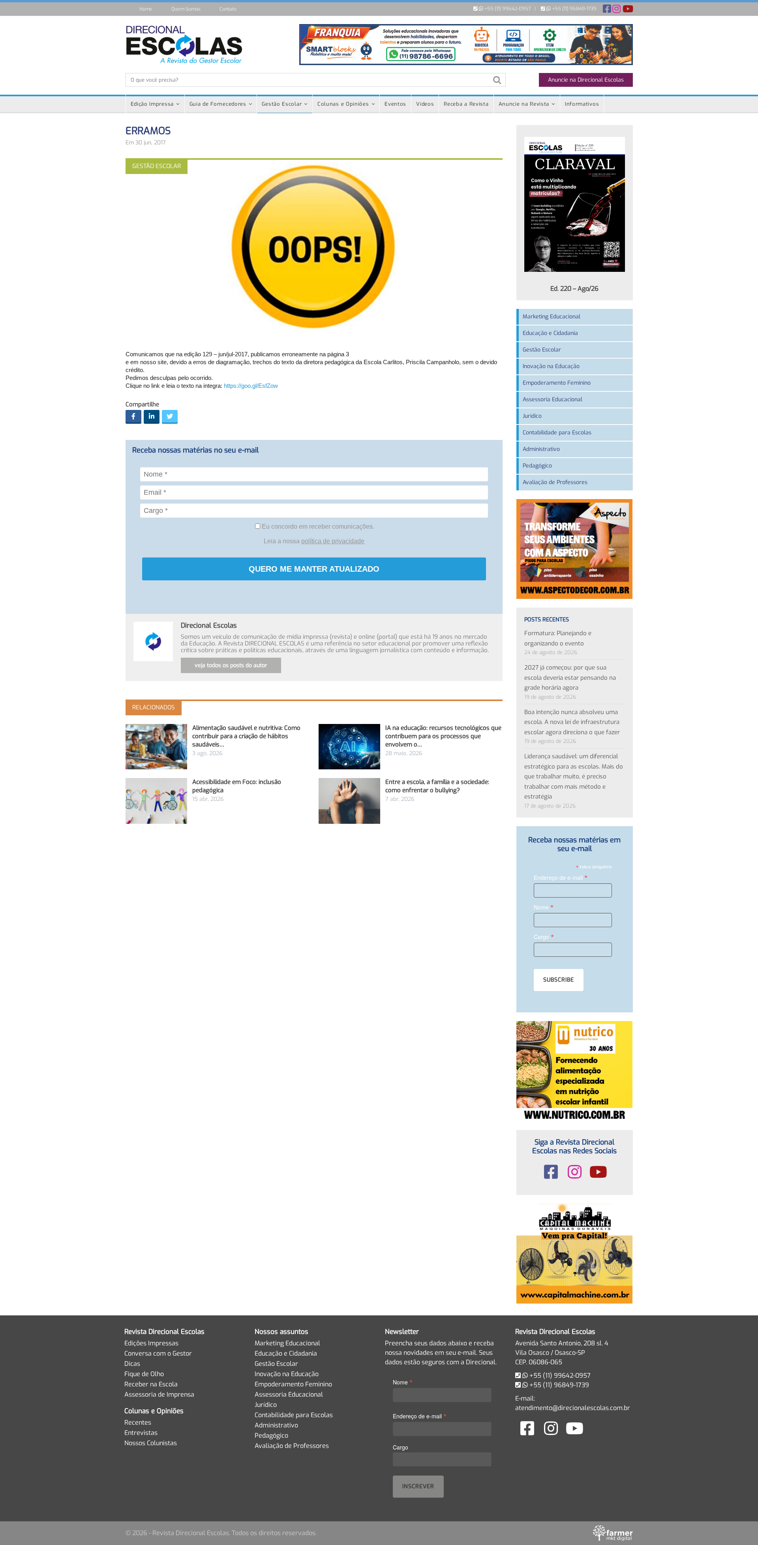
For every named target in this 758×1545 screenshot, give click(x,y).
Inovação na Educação (551, 366)
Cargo (544, 936)
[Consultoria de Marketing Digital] (613, 1533)
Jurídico (532, 416)
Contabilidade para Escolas (557, 432)
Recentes (137, 1422)
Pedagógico (537, 465)
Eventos (395, 104)
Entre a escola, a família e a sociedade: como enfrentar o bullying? (437, 786)
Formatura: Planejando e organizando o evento (557, 638)
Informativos (582, 104)
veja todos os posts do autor (231, 665)
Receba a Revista (466, 104)
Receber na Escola (151, 1384)
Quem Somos (186, 9)
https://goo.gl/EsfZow (251, 385)
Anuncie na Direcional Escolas (586, 80)
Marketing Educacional (551, 316)
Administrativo (541, 449)
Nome (543, 907)
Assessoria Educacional (552, 399)
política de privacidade (332, 541)
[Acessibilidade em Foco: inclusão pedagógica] (156, 800)
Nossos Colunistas (150, 1443)
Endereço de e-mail (560, 877)
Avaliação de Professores (555, 482)
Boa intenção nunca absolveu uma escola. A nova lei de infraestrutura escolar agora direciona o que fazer (572, 722)
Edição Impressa (152, 104)
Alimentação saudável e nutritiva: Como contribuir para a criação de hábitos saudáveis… (246, 736)
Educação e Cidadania (550, 333)
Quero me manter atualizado (314, 569)
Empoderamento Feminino (557, 383)
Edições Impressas (151, 1343)
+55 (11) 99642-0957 (507, 9)
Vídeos (425, 104)
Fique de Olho (144, 1374)
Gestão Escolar (282, 104)
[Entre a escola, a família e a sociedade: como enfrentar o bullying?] (349, 800)
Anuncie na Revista (524, 104)
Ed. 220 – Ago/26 (574, 288)
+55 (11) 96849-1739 (574, 9)
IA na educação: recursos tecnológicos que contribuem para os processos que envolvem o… (443, 736)
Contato (228, 9)
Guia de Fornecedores (218, 104)
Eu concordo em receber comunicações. (317, 526)
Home (145, 9)
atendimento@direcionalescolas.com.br (572, 1408)
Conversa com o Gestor (158, 1353)
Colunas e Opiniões (343, 104)
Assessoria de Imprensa (159, 1394)
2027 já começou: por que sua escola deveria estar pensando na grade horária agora (570, 678)
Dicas (132, 1364)
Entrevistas (141, 1433)
